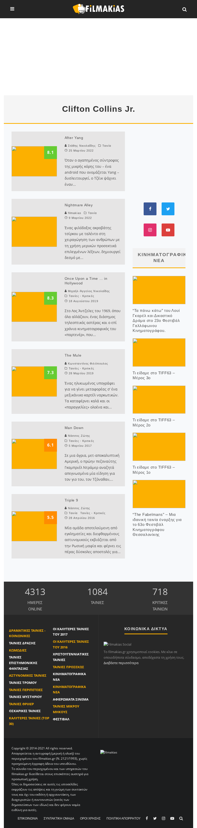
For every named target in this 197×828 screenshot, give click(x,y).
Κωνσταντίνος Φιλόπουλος (88, 363)
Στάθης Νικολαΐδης (82, 145)
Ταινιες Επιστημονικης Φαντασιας (23, 663)
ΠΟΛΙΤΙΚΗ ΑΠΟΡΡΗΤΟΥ (123, 818)
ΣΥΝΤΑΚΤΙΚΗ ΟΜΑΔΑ (59, 818)
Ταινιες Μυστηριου (25, 696)
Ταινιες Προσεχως (68, 667)
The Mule (73, 355)
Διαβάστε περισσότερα (121, 662)
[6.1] (34, 453)
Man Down (74, 428)
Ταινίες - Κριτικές (81, 295)
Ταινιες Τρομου (23, 682)
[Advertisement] (98, 57)
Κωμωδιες (18, 650)
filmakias (74, 213)
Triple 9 (71, 500)
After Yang (74, 138)
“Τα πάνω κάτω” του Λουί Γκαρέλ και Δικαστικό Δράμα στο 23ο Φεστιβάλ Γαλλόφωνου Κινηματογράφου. (156, 320)
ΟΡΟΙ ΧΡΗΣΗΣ (90, 818)
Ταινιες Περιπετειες (26, 689)
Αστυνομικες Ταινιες (27, 675)
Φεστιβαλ (61, 719)
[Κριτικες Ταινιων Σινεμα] (108, 752)
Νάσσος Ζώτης (79, 435)
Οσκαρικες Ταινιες (25, 711)
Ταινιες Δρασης (22, 643)
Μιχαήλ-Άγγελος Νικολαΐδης (89, 291)
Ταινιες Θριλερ (21, 704)
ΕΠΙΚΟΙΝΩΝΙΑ (28, 818)
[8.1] (34, 160)
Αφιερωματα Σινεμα (70, 699)
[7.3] (34, 381)
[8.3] (34, 306)
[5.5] (34, 525)
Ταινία (106, 145)
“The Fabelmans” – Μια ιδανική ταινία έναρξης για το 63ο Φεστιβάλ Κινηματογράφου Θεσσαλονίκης (157, 524)
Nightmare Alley (79, 205)
